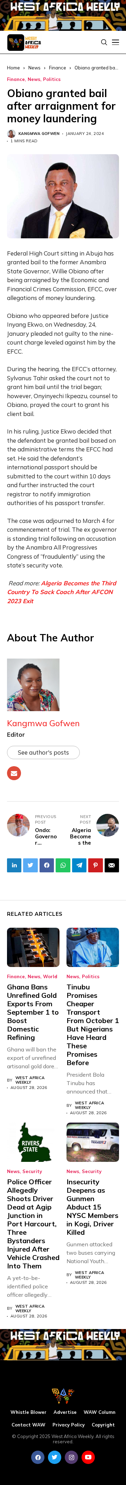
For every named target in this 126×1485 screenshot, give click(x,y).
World (50, 976)
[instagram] (71, 1457)
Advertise (65, 1412)
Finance (57, 67)
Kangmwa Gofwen (39, 133)
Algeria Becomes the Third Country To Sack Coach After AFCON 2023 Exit (61, 592)
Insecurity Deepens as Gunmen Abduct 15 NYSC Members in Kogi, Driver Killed (92, 1207)
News (34, 79)
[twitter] (54, 1457)
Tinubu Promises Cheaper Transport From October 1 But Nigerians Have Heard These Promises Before (92, 1024)
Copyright (103, 1425)
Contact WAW (29, 1425)
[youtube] (88, 1457)
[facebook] (37, 1457)
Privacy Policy (68, 1425)
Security (32, 1171)
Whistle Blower (28, 1412)
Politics (52, 79)
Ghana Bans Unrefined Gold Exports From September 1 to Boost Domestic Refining (33, 1012)
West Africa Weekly (30, 1080)
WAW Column (99, 1412)
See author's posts (43, 752)
